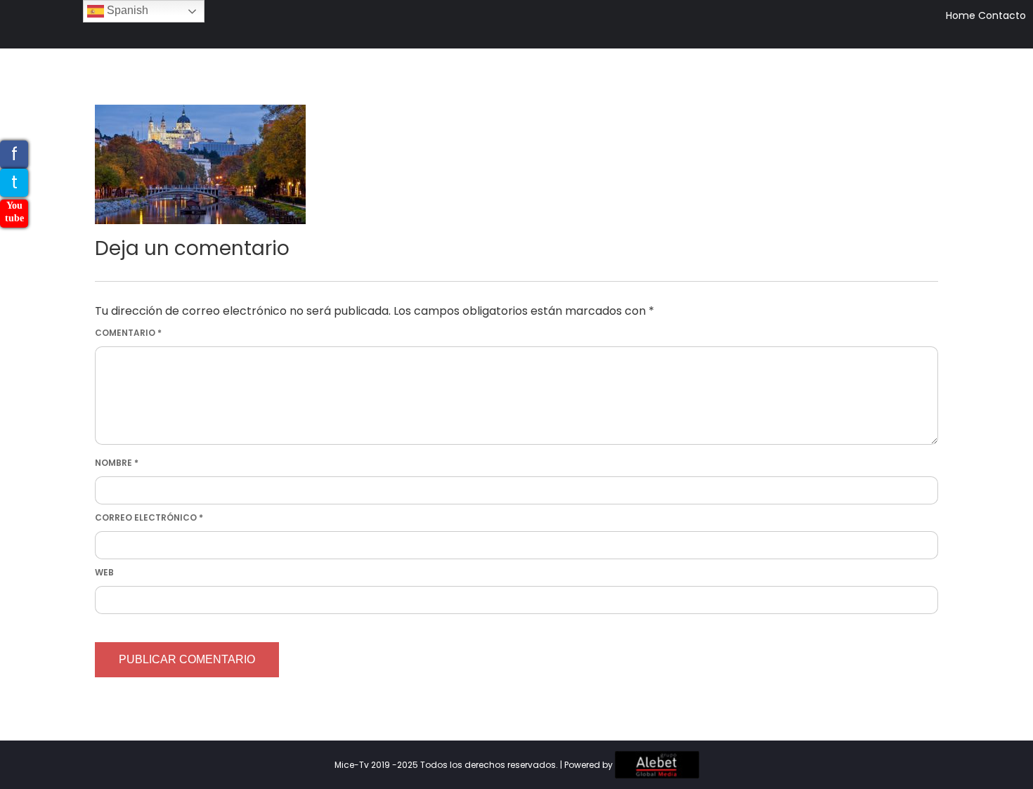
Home (960, 15)
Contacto (1002, 15)
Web (104, 572)
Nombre (116, 463)
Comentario (128, 333)
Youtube (14, 211)
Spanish (126, 10)
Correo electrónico (149, 517)
